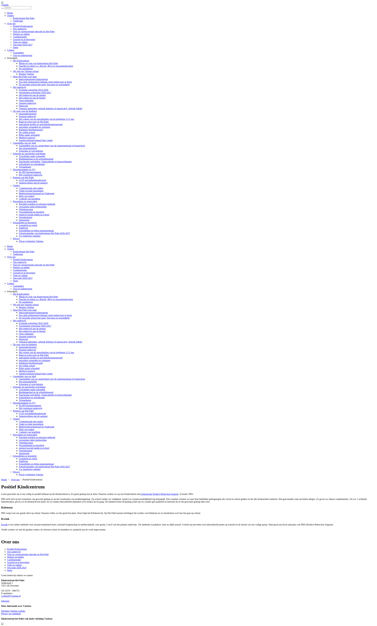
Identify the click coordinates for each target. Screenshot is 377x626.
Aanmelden (18, 52)
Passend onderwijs (27, 116)
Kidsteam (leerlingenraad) (31, 129)
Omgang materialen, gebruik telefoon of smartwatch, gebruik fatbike (50, 108)
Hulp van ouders (26, 196)
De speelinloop (26, 68)
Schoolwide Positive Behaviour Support (159, 494)
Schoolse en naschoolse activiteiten (29, 153)
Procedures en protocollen (25, 201)
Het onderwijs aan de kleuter (32, 98)
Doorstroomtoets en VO (24, 169)
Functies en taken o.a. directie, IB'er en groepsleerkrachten (46, 66)
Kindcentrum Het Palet (23, 18)
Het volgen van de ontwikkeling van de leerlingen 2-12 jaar (46, 119)
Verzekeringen (25, 217)
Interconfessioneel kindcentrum (33, 79)
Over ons (11, 23)
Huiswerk (23, 106)
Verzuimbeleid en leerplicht (31, 212)
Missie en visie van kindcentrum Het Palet (38, 63)
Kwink (4, 524)
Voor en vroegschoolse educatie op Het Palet (33, 31)
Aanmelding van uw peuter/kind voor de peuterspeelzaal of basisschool (52, 145)
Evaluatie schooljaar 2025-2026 (33, 90)
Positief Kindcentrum (23, 26)
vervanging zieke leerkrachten (33, 206)
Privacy (16, 238)
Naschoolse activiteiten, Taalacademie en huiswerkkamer (45, 161)
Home (10, 13)
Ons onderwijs (20, 29)
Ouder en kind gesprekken (31, 191)
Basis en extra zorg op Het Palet (34, 122)
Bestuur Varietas (26, 74)
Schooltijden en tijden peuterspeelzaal (36, 230)
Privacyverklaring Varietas (31, 241)
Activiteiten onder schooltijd (32, 156)
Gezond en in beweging (24, 39)
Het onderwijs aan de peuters (32, 95)
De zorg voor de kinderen (25, 111)
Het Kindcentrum (21, 60)
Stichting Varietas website (13, 611)
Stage (15, 47)
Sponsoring (24, 220)
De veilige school (27, 132)
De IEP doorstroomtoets (30, 172)
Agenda (5, 5)
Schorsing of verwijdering (31, 151)
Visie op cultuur (20, 42)
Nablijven (23, 228)
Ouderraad (18, 21)
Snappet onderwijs (27, 103)
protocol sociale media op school (34, 214)
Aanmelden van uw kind (24, 143)
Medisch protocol (27, 137)
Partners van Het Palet (23, 177)
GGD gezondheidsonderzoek (32, 180)
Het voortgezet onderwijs (30, 175)
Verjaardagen (25, 167)
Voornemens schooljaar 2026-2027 (35, 92)
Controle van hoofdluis (29, 199)
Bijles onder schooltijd (29, 135)
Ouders (10, 15)
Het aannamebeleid (28, 148)
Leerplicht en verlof (28, 225)
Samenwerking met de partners (33, 183)
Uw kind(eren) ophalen (29, 236)
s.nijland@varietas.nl (11, 596)
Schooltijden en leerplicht (25, 222)
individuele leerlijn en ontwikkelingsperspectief (41, 124)
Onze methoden (26, 100)
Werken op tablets (21, 34)
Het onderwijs (19, 87)
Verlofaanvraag (26, 209)
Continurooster (20, 37)
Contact (10, 50)
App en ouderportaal (22, 55)
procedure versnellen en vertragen (34, 127)
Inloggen (5, 601)
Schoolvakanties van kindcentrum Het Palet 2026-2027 (44, 233)
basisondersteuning (28, 114)
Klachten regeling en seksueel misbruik (37, 204)
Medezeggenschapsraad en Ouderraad (36, 193)
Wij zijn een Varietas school (26, 71)
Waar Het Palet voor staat (25, 76)
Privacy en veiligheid (11, 613)
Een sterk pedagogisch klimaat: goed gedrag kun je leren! (45, 82)
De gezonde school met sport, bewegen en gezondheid (44, 84)
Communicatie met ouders (31, 188)
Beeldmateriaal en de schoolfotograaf (36, 159)
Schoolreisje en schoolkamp (32, 164)
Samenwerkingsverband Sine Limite (36, 140)
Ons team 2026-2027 (23, 45)
